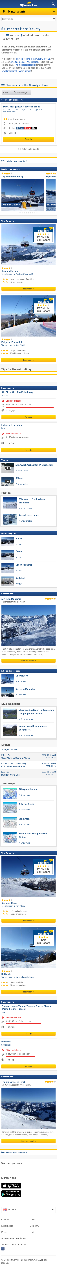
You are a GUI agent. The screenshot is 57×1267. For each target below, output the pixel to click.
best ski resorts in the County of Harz (33, 59)
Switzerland (6, 1045)
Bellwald (6, 1041)
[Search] (53, 4)
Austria (4, 395)
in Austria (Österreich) (23, 274)
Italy (3, 428)
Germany (12, 110)
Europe (5, 110)
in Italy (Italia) (19, 345)
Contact (5, 1219)
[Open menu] (4, 4)
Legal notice (7, 1226)
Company (34, 1226)
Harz (14, 111)
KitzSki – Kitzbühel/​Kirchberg (17, 392)
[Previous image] (3, 194)
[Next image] (54, 194)
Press (4, 1232)
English (12, 1209)
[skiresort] (28, 4)
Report (28, 417)
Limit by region (22, 92)
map (18, 35)
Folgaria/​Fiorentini (11, 425)
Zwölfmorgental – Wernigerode (25, 62)
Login (32, 1232)
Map (6, 92)
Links (32, 1219)
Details (28, 139)
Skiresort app (8, 1178)
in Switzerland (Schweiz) (24, 977)
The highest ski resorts (25, 65)
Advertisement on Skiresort (14, 1238)
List (3, 35)
